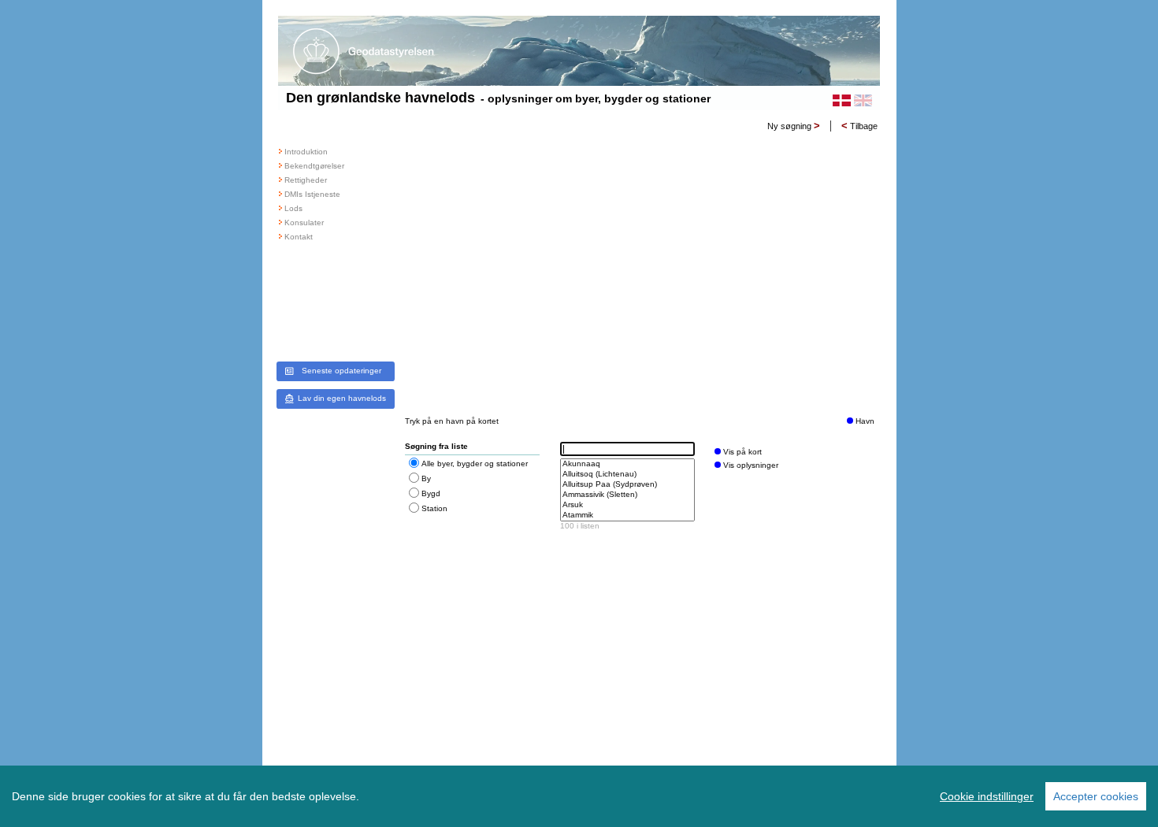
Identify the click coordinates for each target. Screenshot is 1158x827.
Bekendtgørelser (314, 165)
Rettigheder (305, 180)
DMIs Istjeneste (312, 194)
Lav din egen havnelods (342, 398)
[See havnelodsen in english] (863, 100)
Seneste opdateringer (341, 370)
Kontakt (298, 236)
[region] (579, 796)
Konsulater (304, 222)
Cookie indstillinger (987, 796)
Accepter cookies (1095, 796)
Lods (293, 208)
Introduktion (306, 151)
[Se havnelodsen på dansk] (842, 100)
